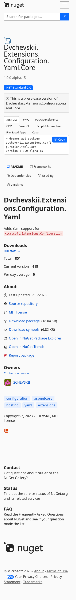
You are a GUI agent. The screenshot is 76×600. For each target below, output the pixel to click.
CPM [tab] (9, 126)
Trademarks (32, 582)
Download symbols (24, 329)
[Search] (64, 16)
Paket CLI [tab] (24, 126)
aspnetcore (43, 398)
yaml (28, 405)
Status (10, 488)
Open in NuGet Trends (27, 346)
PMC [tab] (26, 119)
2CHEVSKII (21, 382)
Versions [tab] (16, 185)
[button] (59, 140)
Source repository (23, 303)
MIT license (18, 312)
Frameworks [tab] (42, 166)
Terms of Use (57, 571)
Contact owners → (17, 373)
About (39, 571)
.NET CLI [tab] (11, 119)
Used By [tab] (47, 176)
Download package (24, 321)
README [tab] (16, 166)
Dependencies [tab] (20, 176)
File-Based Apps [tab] (16, 132)
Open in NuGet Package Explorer (35, 338)
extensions (46, 405)
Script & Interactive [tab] (49, 126)
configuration (17, 398)
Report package (21, 355)
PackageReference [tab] (46, 119)
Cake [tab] (35, 132)
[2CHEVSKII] (8, 382)
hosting (12, 405)
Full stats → (12, 251)
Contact (12, 467)
